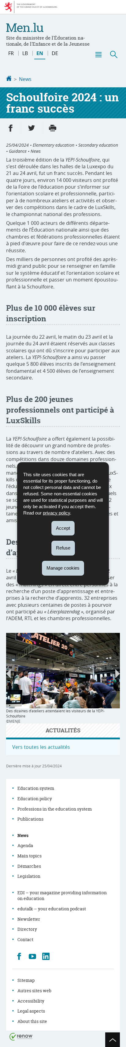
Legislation (28, 876)
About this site (32, 1021)
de (55, 53)
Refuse (63, 547)
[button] (98, 54)
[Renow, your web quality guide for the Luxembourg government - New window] (21, 1036)
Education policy (34, 798)
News (25, 79)
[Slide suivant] (117, 673)
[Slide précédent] (8, 673)
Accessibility (30, 1001)
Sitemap (26, 980)
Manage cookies (63, 568)
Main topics (29, 856)
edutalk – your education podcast (51, 909)
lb (25, 53)
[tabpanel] (63, 678)
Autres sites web (34, 990)
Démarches (29, 866)
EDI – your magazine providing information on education (62, 896)
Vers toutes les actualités (41, 747)
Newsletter (28, 919)
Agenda (25, 845)
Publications (30, 819)
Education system (35, 788)
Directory (27, 929)
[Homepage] (9, 79)
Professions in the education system (54, 809)
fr (11, 53)
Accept (63, 527)
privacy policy (56, 512)
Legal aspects (31, 1011)
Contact (25, 939)
